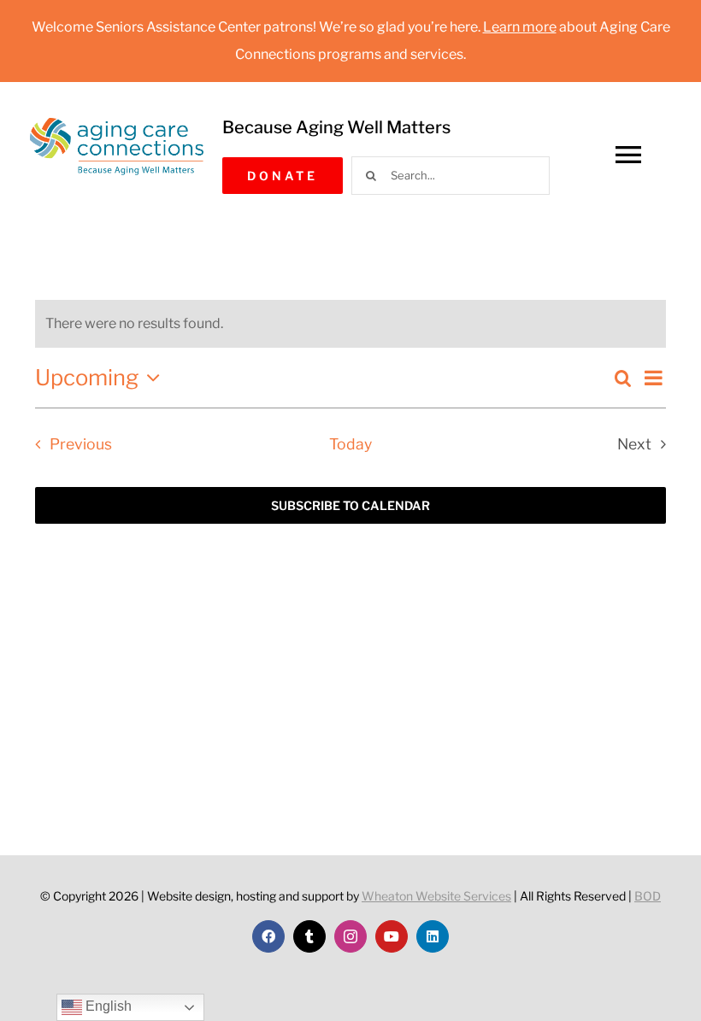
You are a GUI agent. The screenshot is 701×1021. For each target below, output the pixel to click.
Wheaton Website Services (436, 896)
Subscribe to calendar (350, 505)
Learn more (520, 27)
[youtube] (391, 936)
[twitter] (309, 936)
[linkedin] (432, 936)
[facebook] (268, 936)
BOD (647, 896)
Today (350, 444)
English (107, 1006)
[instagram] (350, 936)
